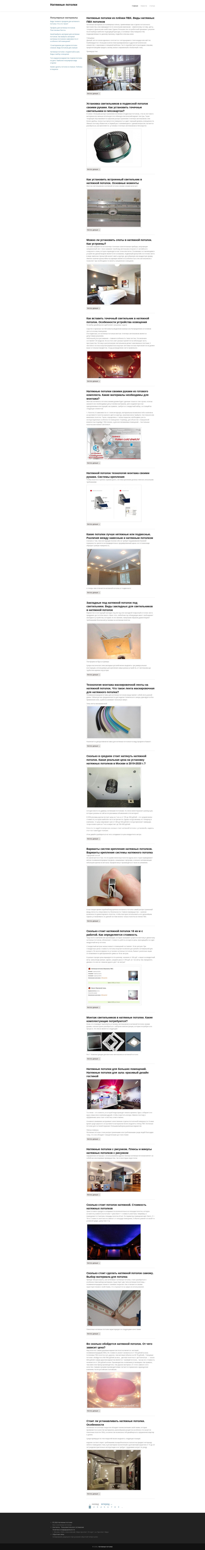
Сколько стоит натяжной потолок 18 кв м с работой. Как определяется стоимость (114, 933)
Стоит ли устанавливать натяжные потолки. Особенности (115, 1422)
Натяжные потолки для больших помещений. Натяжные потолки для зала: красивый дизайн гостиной (117, 1072)
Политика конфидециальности (64, 1530)
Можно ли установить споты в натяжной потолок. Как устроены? (119, 241)
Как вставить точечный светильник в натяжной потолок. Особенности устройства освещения (117, 320)
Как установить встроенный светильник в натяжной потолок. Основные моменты (114, 181)
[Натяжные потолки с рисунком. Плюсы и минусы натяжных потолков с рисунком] (120, 1176)
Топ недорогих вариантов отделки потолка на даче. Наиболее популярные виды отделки (66, 60)
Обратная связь (58, 1534)
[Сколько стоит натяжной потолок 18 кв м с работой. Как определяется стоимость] (120, 985)
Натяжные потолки (63, 4)
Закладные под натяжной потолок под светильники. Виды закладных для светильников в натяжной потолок (119, 606)
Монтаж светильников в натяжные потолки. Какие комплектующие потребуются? (119, 1019)
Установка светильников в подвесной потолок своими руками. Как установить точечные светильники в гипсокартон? (117, 107)
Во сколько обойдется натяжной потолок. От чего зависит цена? (119, 1345)
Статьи (152, 6)
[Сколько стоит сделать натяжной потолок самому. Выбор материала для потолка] (120, 1308)
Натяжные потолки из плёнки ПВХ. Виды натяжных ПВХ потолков (120, 19)
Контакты (56, 1527)
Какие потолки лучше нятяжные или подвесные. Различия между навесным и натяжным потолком (119, 536)
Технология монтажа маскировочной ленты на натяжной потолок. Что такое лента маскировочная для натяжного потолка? (120, 688)
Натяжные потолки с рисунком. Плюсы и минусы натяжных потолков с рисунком (119, 1151)
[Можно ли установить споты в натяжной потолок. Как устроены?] (120, 284)
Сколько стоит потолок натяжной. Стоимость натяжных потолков (116, 1206)
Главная (135, 6)
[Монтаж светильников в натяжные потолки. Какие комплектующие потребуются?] (120, 1042)
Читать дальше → (93, 93)
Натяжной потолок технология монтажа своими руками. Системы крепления (117, 475)
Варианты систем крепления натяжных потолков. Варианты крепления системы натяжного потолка (119, 850)
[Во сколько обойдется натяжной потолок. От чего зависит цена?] (120, 1390)
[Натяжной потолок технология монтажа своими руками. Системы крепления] (120, 503)
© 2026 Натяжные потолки (62, 1522)
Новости (144, 6)
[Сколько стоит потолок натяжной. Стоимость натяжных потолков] (120, 1242)
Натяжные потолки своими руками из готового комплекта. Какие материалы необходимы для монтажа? (117, 394)
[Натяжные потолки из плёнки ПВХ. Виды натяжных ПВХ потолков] (120, 72)
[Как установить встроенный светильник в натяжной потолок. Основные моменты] (120, 208)
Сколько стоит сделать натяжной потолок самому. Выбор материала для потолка (120, 1275)
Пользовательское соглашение (72, 1527)
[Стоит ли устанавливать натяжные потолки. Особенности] (120, 1470)
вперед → (106, 1503)
